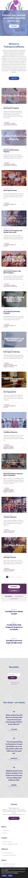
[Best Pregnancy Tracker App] (14, 340)
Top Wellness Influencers (10, 432)
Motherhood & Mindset (9, 855)
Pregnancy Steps (13, 365)
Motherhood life (8, 852)
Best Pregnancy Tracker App (11, 352)
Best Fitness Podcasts (10, 557)
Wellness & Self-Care (12, 124)
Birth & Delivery (7, 841)
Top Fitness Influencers (10, 517)
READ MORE (14, 26)
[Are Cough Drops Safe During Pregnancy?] (14, 299)
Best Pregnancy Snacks (10, 190)
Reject (10, 875)
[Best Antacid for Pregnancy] (14, 96)
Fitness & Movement (10, 530)
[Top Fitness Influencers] (14, 505)
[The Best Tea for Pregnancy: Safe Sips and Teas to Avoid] (14, 218)
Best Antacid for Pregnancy (11, 108)
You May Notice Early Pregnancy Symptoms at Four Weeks (14, 627)
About (5, 833)
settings (16, 873)
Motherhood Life (9, 364)
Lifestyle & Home (9, 446)
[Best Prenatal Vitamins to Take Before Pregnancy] (14, 259)
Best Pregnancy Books (10, 392)
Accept (4, 875)
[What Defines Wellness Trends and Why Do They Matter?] (14, 461)
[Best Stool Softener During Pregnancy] (14, 138)
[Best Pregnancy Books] (14, 379)
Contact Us (6, 830)
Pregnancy (7, 123)
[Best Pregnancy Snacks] (14, 178)
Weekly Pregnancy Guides (10, 844)
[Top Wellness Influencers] (14, 420)
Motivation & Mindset (9, 447)
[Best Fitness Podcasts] (14, 545)
